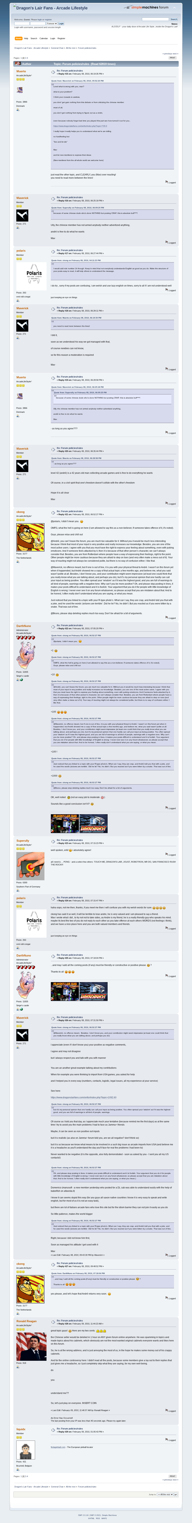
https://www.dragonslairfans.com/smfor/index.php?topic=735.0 (80, 126)
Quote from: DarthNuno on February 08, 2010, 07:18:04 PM (78, 1273)
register (48, 19)
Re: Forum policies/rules (70, 70)
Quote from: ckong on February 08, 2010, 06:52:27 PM (76, 635)
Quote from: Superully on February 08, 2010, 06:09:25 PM (77, 208)
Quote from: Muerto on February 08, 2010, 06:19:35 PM (76, 318)
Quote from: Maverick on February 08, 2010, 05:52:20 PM (77, 81)
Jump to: (152, 1494)
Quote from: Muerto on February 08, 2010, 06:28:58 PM (76, 458)
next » (175, 54)
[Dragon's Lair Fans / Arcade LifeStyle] (21, 680)
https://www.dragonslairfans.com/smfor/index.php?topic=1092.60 (83, 1097)
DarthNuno (23, 625)
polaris (21, 250)
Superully (22, 840)
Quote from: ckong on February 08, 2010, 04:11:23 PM (75, 260)
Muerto (21, 71)
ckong (20, 511)
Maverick (22, 198)
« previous (167, 54)
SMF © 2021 (95, 1515)
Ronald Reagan (26, 1321)
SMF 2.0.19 (83, 1515)
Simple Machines (109, 1515)
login (40, 19)
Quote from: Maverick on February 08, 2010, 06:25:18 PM (77, 387)
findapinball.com (58, 1447)
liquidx (20, 1429)
